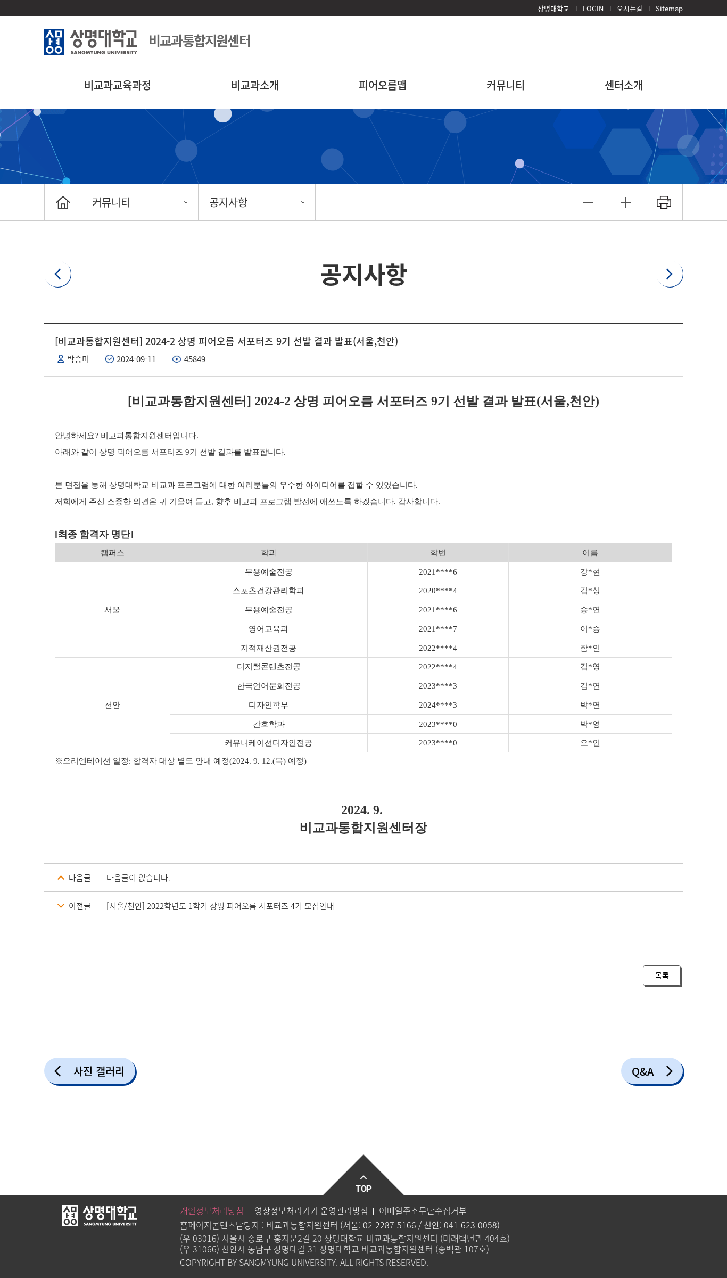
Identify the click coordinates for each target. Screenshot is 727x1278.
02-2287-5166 (389, 1224)
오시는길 (629, 8)
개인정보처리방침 (212, 1210)
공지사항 (228, 202)
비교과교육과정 (117, 85)
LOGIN (593, 8)
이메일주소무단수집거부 (423, 1210)
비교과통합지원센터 (199, 40)
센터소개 (624, 85)
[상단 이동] (364, 1175)
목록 (662, 975)
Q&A (643, 1071)
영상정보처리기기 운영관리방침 (311, 1210)
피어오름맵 (383, 85)
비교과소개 (255, 85)
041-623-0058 (470, 1224)
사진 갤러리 (99, 1071)
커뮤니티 (505, 85)
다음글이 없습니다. (138, 877)
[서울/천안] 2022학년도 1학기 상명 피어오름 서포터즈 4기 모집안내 (220, 906)
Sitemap (669, 8)
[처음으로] (62, 202)
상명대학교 (553, 8)
